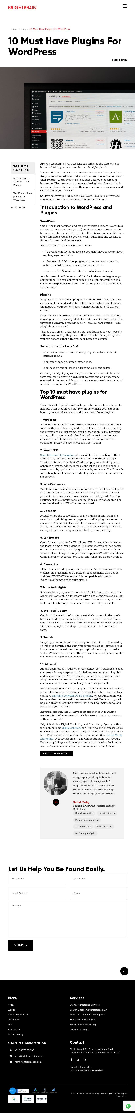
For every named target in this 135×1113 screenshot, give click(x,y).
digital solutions (71, 728)
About (11, 1010)
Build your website (55, 753)
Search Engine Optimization (57, 455)
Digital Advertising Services (85, 1005)
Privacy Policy (16, 1034)
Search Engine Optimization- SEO (88, 1010)
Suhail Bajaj (81, 802)
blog (23, 29)
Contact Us (14, 1029)
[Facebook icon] (71, 1059)
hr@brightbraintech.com (28, 1062)
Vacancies (13, 1019)
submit (19, 945)
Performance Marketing (83, 1024)
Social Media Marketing (82, 1019)
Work (11, 1005)
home (14, 29)
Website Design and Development (88, 1014)
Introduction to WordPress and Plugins (21, 182)
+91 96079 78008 (24, 1050)
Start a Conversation (27, 1043)
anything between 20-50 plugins (72, 696)
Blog (10, 1024)
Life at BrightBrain (18, 1014)
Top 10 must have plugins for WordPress (22, 196)
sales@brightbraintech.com (29, 1056)
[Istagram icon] (78, 1059)
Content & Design (79, 1029)
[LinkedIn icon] (85, 1059)
